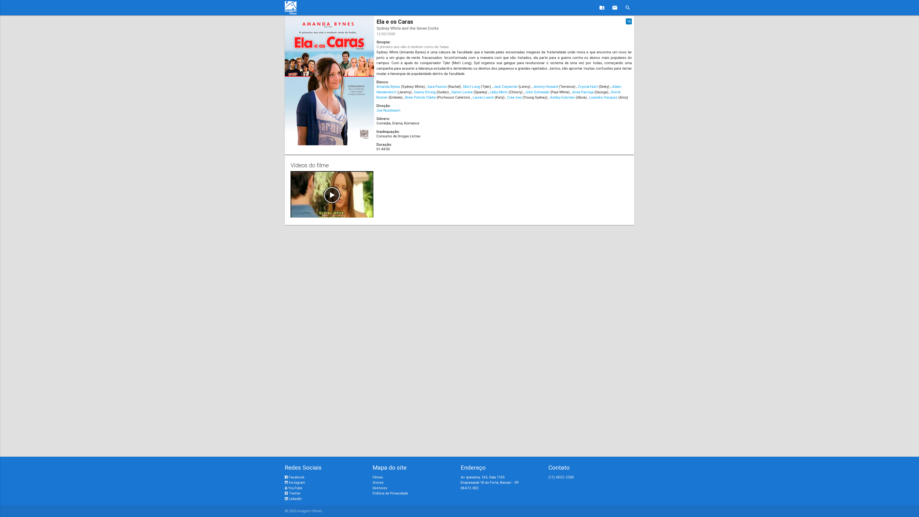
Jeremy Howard (545, 86)
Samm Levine (462, 92)
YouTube (294, 488)
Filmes (378, 477)
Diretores (380, 488)
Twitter (294, 493)
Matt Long (471, 86)
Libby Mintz (499, 92)
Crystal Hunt (588, 86)
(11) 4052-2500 (561, 477)
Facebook (296, 477)
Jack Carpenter (505, 86)
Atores (378, 482)
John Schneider (537, 92)
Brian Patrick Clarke (420, 97)
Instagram (296, 482)
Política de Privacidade (390, 493)
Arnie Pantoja (583, 92)
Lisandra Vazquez (603, 97)
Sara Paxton (437, 86)
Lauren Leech (483, 97)
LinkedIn (295, 498)
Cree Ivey (514, 97)
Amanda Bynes (388, 86)
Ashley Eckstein (562, 97)
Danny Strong (425, 92)
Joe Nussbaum (388, 110)
